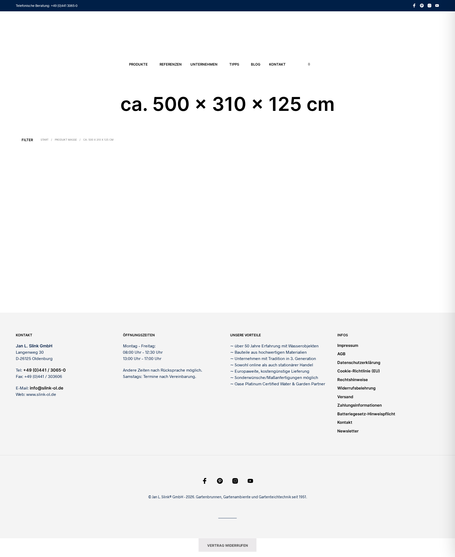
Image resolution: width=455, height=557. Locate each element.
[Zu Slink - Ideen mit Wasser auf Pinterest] (422, 5)
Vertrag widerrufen (227, 545)
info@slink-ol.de (46, 388)
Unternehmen (203, 64)
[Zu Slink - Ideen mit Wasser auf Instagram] (429, 5)
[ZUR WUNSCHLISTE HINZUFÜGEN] (66, 267)
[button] (306, 64)
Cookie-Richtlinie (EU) (358, 370)
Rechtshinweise (352, 379)
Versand (345, 396)
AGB (341, 353)
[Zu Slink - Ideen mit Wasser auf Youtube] (437, 5)
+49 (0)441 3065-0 (64, 5)
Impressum (347, 345)
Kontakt (277, 64)
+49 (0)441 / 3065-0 (44, 370)
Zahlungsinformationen (359, 405)
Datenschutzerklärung (358, 362)
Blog (255, 64)
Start (44, 139)
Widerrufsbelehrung (356, 388)
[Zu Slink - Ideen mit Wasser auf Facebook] (414, 5)
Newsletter (348, 430)
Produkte (138, 64)
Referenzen (171, 64)
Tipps (234, 64)
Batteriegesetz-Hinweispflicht (366, 413)
